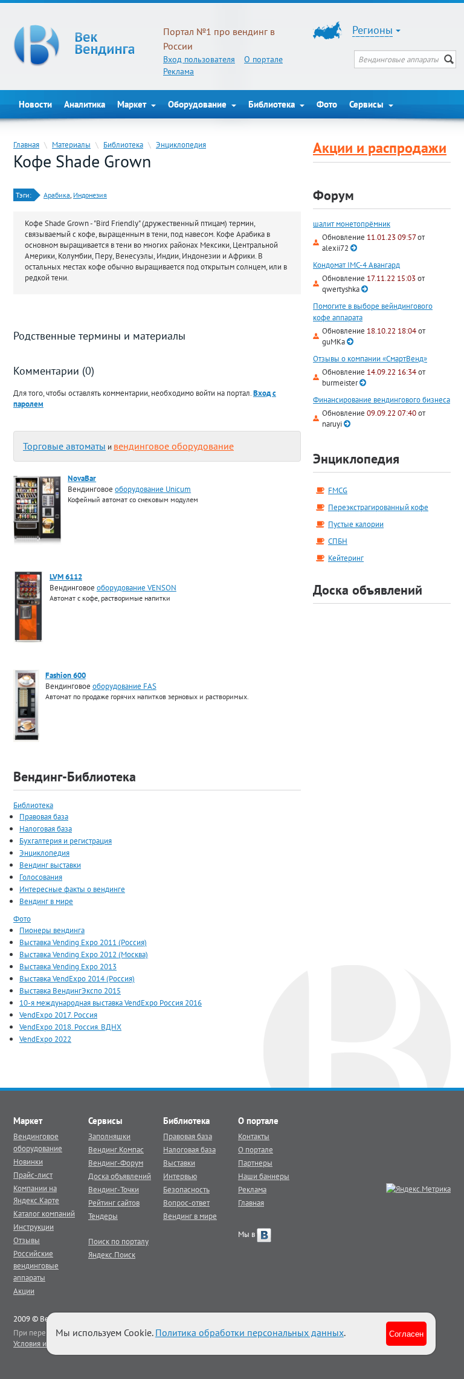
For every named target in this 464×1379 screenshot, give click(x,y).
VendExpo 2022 (45, 1038)
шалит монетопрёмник (351, 224)
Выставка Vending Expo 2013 (68, 966)
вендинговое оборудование (174, 446)
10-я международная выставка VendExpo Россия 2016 (110, 1002)
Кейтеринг (346, 557)
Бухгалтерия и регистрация (65, 840)
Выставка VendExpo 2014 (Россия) (77, 978)
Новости (35, 104)
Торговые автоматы (64, 446)
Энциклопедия (181, 144)
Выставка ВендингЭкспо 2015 (70, 990)
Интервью (180, 1176)
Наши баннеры (263, 1176)
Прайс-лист (33, 1174)
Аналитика (84, 104)
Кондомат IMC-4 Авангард (356, 265)
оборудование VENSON (136, 587)
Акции (23, 1290)
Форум (333, 195)
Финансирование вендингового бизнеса (381, 400)
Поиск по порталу (118, 1241)
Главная (26, 144)
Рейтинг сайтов (114, 1202)
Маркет (133, 104)
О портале (263, 59)
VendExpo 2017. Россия (58, 1014)
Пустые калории (356, 523)
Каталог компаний (44, 1213)
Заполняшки (109, 1136)
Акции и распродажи (379, 147)
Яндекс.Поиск (111, 1254)
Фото (327, 104)
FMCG (337, 490)
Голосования (40, 876)
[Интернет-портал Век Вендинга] (82, 45)
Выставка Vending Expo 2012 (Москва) (83, 954)
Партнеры (255, 1162)
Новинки (28, 1161)
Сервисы (367, 104)
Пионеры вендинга (52, 930)
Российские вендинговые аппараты (36, 1265)
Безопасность (186, 1189)
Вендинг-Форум (115, 1162)
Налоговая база (45, 828)
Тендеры (103, 1215)
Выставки (179, 1162)
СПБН (337, 540)
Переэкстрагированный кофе (378, 507)
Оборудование (198, 104)
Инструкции (33, 1226)
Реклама (178, 71)
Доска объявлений (367, 589)
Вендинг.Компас (116, 1149)
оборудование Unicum (153, 488)
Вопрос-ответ (186, 1202)
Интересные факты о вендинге (72, 888)
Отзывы (26, 1240)
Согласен (406, 1333)
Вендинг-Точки (113, 1189)
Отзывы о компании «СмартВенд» (370, 359)
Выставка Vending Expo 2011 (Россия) (83, 942)
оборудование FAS (124, 685)
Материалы (71, 144)
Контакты (253, 1136)
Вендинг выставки (50, 864)
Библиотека (272, 104)
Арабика (57, 194)
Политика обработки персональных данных (249, 1332)
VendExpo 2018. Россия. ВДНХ (70, 1026)
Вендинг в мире (46, 901)
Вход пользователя (199, 59)
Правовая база (43, 816)
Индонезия (90, 194)
